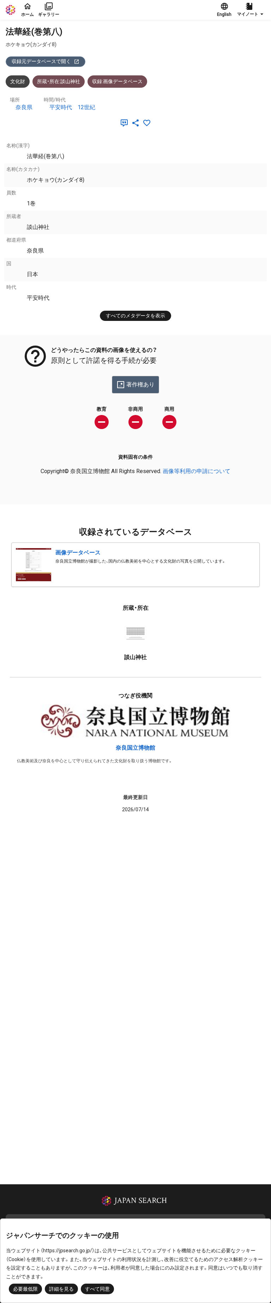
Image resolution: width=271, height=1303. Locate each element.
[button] (251, 10)
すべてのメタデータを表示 (135, 315)
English (224, 14)
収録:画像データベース (117, 81)
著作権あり (140, 384)
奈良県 (24, 107)
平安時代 (60, 107)
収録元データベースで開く (41, 61)
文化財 (17, 81)
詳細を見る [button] (61, 1289)
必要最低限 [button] (25, 1289)
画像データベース (78, 552)
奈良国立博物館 (135, 747)
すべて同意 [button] (97, 1289)
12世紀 (86, 107)
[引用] (125, 123)
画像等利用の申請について (196, 471)
